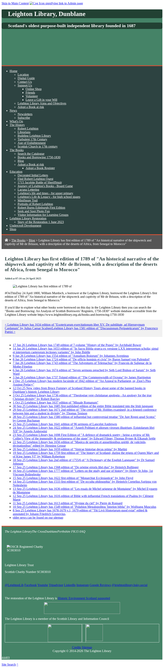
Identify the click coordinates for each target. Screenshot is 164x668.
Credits (76, 647)
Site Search (9, 664)
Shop (13, 229)
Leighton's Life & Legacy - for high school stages (49, 197)
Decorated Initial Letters (33, 175)
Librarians (24, 132)
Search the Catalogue (31, 153)
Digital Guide (26, 78)
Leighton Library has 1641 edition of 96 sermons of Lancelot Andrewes (65, 424)
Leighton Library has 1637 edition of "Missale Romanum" (55, 402)
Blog (21, 161)
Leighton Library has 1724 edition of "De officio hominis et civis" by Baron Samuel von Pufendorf (81, 359)
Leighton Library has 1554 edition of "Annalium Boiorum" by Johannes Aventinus (71, 355)
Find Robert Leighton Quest (35, 179)
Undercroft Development (25, 225)
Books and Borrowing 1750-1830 (39, 157)
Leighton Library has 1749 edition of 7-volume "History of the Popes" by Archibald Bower (77, 345)
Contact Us (25, 81)
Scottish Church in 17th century (38, 146)
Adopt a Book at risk (31, 107)
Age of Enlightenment (32, 143)
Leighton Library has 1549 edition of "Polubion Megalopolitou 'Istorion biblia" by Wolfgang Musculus (84, 506)
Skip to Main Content (15, 3)
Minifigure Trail (28, 200)
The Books (17, 150)
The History (17, 125)
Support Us (25, 85)
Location (23, 74)
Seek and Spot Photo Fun (34, 211)
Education (16, 171)
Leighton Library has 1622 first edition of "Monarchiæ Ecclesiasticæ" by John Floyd (73, 478)
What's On (16, 121)
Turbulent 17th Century (32, 139)
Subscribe (24, 117)
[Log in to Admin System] (56, 3)
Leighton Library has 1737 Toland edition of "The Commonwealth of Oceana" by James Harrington (82, 377)
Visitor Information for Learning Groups (43, 214)
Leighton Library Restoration (28, 218)
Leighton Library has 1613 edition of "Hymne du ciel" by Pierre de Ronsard (67, 503)
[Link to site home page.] (6, 240)
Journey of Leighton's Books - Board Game (45, 186)
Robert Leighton (28, 128)
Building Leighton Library (34, 135)
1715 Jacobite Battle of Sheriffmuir (40, 182)
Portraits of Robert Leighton (35, 204)
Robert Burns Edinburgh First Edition (41, 207)
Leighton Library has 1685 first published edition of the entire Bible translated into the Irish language (83, 406)
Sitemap (87, 647)
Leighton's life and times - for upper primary (45, 193)
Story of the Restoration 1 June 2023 (41, 222)
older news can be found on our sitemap (38, 517)
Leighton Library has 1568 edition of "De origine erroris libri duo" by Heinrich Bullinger (76, 467)
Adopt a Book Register (40, 168)
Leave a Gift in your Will (41, 99)
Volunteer (32, 96)
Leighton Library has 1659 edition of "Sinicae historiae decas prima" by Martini (70, 449)
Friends (30, 92)
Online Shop (34, 89)
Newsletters (25, 114)
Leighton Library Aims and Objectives (42, 103)
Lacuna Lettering (28, 189)
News (13, 110)
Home (13, 71)
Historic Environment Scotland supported (84, 598)
